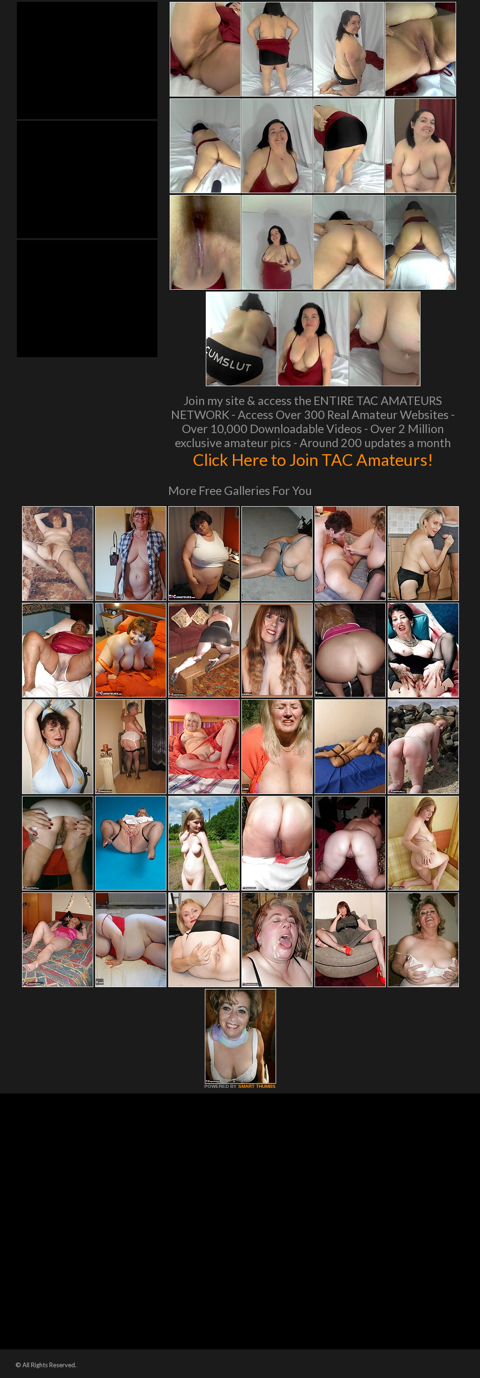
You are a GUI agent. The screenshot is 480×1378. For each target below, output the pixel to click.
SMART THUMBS (257, 1086)
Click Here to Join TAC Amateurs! (313, 459)
